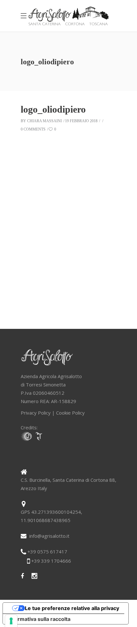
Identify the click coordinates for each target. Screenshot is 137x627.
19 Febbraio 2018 (81, 121)
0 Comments (33, 129)
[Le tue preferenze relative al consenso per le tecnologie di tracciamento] (11, 621)
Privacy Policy (36, 412)
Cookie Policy (70, 412)
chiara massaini (44, 121)
